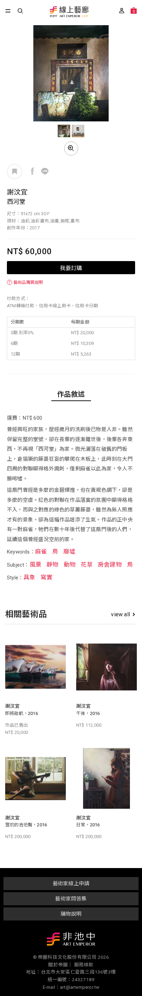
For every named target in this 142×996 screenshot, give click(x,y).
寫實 (46, 577)
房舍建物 (110, 564)
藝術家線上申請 (71, 883)
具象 (29, 577)
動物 (69, 564)
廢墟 (69, 551)
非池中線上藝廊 (69, 12)
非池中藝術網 (71, 940)
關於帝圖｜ (60, 964)
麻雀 (41, 551)
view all (120, 614)
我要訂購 (71, 267)
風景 (35, 564)
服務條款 (84, 964)
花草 (86, 564)
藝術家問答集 (71, 899)
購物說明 (71, 914)
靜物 (52, 564)
